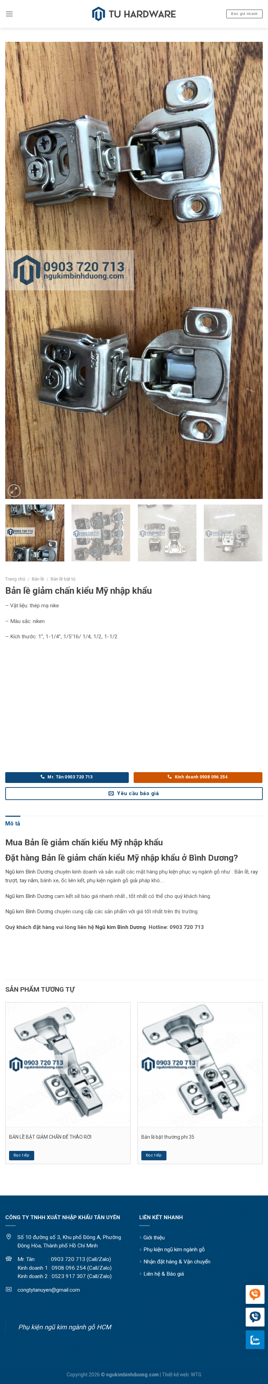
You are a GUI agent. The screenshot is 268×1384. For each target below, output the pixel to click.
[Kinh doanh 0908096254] (255, 1295)
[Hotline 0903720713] (255, 1317)
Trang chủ (15, 579)
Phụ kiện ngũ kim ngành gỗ (174, 1249)
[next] (249, 270)
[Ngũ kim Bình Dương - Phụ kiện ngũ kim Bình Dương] (134, 14)
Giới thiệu (154, 1238)
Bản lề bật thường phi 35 (167, 1137)
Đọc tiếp (22, 1155)
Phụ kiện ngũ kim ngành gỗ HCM (64, 1327)
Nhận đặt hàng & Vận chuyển (176, 1262)
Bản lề (38, 579)
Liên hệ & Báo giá (163, 1274)
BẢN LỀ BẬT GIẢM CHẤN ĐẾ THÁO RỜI (50, 1137)
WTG (196, 1374)
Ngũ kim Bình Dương (29, 872)
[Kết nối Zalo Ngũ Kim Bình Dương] (255, 1339)
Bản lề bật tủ (63, 579)
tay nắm (29, 880)
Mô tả (12, 823)
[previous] (19, 270)
